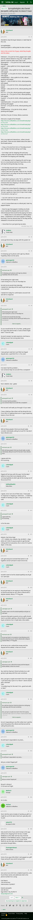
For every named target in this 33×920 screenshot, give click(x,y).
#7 (31, 365)
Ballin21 (8, 790)
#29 (31, 854)
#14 (31, 510)
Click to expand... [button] (16, 324)
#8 (31, 381)
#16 (31, 556)
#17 (31, 571)
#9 (31, 394)
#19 (31, 605)
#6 (31, 349)
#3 (31, 251)
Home (2, 915)
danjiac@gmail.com (7, 893)
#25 (31, 773)
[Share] (29, 37)
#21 (31, 658)
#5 (31, 305)
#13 (31, 491)
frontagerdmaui (11, 847)
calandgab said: (6, 609)
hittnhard (4, 13)
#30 (31, 870)
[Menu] (2, 2)
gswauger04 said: (6, 309)
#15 (31, 534)
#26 (31, 797)
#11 (31, 444)
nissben (8, 230)
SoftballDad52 (10, 484)
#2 (31, 237)
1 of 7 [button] (11, 897)
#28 (31, 829)
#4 (31, 266)
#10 (31, 426)
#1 (31, 37)
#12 (31, 471)
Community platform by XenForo (15, 918)
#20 (31, 631)
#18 (31, 587)
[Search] (31, 2)
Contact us (4, 913)
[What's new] (27, 2)
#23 (31, 737)
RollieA (8, 804)
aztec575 (9, 822)
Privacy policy (19, 913)
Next (16, 897)
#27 (31, 811)
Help (25, 913)
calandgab (9, 342)
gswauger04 (10, 260)
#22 (31, 699)
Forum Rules (11, 913)
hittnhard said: (6, 270)
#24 (31, 751)
